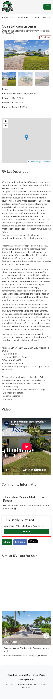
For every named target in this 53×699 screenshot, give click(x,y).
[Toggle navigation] (47, 7)
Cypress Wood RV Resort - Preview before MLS (26, 650)
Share (7, 542)
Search (26, 531)
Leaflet (32, 161)
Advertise (12, 675)
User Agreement (27, 679)
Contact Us (24, 675)
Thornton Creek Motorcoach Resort (25, 499)
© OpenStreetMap (43, 161)
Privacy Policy (38, 675)
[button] (26, 55)
